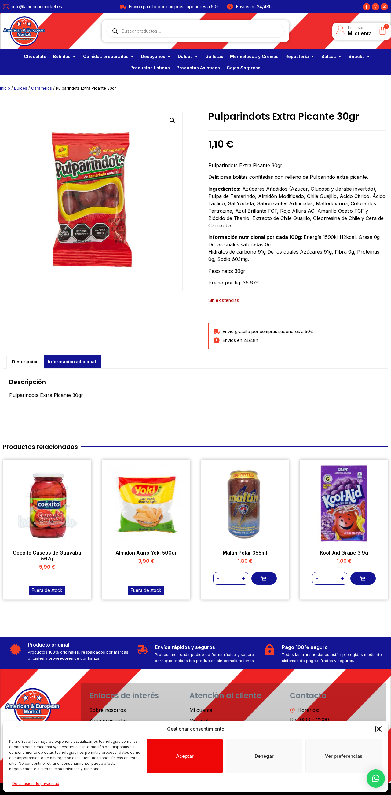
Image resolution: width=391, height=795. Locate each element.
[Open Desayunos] (169, 56)
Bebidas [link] (62, 56)
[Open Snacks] (368, 56)
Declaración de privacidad (35, 783)
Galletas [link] (214, 56)
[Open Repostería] (312, 56)
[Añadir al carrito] (264, 578)
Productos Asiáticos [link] (198, 67)
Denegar (264, 756)
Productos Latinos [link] (150, 67)
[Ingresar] (340, 30)
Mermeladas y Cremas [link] (254, 56)
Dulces (20, 88)
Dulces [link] (185, 56)
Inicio (5, 88)
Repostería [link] (297, 56)
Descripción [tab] (25, 361)
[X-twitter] (384, 6)
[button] (379, 729)
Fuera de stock (47, 590)
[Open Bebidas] (74, 56)
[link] (35, 56)
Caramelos (41, 88)
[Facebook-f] (366, 6)
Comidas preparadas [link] (106, 56)
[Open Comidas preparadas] (132, 56)
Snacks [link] (357, 56)
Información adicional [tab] (72, 361)
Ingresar (356, 27)
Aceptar (185, 756)
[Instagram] (375, 6)
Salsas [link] (328, 56)
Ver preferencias (343, 756)
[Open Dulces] (196, 56)
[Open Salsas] (340, 56)
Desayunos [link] (153, 56)
